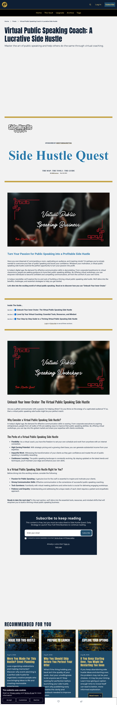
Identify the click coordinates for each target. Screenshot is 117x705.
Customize (23, 700)
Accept (9, 700)
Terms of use (29, 693)
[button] (95, 695)
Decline (36, 700)
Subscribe (86, 533)
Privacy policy (15, 693)
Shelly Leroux (55, 173)
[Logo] (4, 4)
